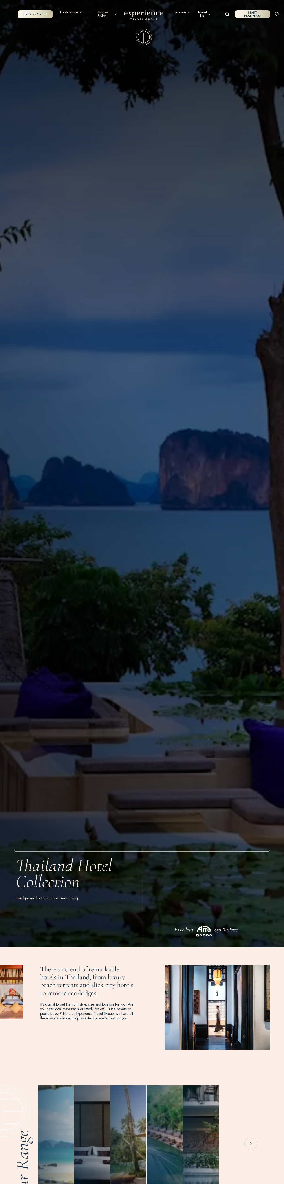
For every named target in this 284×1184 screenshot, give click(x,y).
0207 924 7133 (35, 14)
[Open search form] (227, 14)
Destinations (69, 12)
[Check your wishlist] (277, 14)
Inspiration (178, 12)
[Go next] (250, 1144)
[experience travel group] (143, 16)
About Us (202, 14)
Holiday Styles (102, 14)
